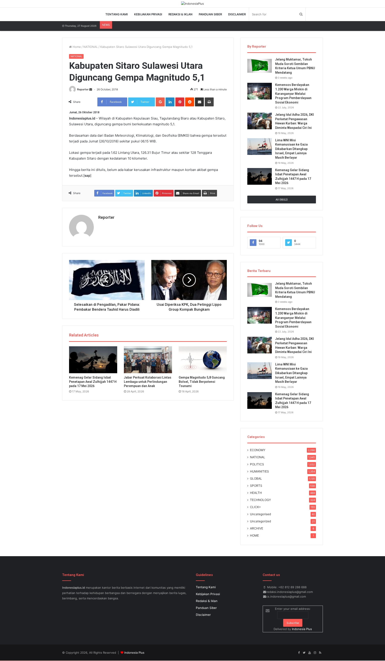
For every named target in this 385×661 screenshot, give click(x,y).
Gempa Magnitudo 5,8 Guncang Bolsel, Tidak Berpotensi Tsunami (202, 382)
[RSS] (320, 652)
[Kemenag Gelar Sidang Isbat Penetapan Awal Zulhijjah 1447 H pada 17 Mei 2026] (93, 359)
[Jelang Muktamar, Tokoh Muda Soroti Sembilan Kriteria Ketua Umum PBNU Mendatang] (259, 65)
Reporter (83, 89)
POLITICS (257, 464)
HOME (254, 535)
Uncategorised (260, 514)
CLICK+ (255, 507)
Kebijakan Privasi (148, 14)
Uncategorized (260, 521)
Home (76, 47)
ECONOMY (257, 450)
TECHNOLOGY (260, 500)
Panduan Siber (210, 14)
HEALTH (256, 493)
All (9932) (282, 199)
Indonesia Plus (302, 629)
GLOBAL (256, 478)
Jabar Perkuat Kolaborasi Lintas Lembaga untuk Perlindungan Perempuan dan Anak (147, 382)
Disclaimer (237, 14)
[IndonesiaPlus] (192, 3)
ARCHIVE (256, 528)
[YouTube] (309, 652)
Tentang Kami (116, 14)
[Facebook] (298, 652)
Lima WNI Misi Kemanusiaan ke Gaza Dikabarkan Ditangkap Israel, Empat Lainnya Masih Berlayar (291, 148)
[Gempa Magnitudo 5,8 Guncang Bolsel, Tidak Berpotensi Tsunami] (203, 359)
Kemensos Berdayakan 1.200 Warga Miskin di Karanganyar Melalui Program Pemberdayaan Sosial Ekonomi (293, 93)
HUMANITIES (259, 471)
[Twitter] (304, 652)
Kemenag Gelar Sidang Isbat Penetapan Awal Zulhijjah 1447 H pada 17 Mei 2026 (93, 382)
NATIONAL (90, 47)
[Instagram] (314, 652)
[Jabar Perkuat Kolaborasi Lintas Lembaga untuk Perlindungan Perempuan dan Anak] (148, 359)
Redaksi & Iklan (180, 14)
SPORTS (256, 485)
